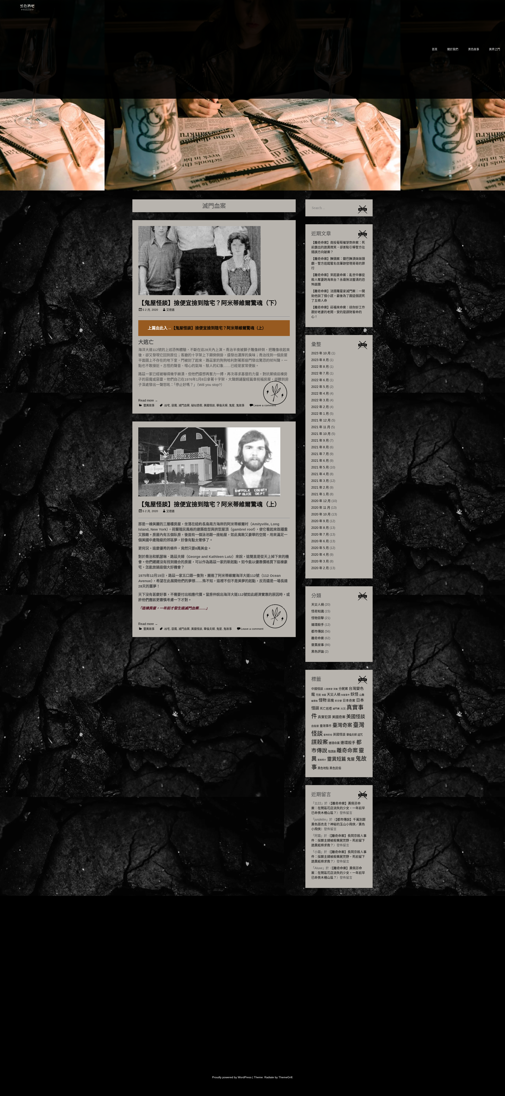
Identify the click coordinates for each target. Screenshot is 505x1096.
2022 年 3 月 (320, 400)
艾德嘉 (170, 309)
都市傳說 (317, 631)
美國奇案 (338, 717)
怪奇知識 (317, 611)
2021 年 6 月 (320, 460)
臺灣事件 (326, 725)
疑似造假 (196, 405)
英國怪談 (339, 734)
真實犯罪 (324, 717)
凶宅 (167, 405)
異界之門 (494, 49)
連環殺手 (317, 624)
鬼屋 (232, 405)
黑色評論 (317, 651)
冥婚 (335, 689)
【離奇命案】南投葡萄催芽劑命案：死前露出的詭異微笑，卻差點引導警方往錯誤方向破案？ (338, 247)
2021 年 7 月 (320, 454)
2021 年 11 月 (320, 427)
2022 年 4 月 (320, 393)
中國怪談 (317, 688)
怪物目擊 (317, 618)
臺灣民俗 (328, 735)
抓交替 (338, 700)
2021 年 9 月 (320, 440)
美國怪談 (209, 405)
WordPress (245, 1077)
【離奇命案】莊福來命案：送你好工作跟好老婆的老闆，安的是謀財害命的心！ (338, 312)
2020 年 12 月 (321, 501)
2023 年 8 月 (320, 360)
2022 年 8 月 (320, 366)
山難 (361, 694)
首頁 (434, 49)
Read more (148, 400)
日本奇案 (349, 700)
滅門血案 (184, 405)
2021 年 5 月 (320, 467)
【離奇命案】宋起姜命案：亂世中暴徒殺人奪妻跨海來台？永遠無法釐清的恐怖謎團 (338, 279)
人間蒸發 (328, 689)
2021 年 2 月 (320, 487)
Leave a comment (264, 405)
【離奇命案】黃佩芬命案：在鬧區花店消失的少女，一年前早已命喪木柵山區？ (338, 808)
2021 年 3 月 (320, 480)
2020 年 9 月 (320, 521)
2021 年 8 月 (320, 447)
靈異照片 (322, 760)
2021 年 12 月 (321, 420)
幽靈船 (314, 701)
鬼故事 (240, 405)
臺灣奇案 (342, 725)
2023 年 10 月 (321, 353)
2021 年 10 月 (321, 433)
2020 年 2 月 (320, 568)
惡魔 (174, 405)
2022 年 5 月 (320, 386)
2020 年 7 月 (320, 534)
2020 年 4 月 (320, 554)
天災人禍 (317, 604)
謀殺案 (319, 742)
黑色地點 (323, 768)
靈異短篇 (336, 759)
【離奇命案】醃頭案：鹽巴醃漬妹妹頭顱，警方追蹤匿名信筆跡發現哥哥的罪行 (338, 263)
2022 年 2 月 (320, 407)
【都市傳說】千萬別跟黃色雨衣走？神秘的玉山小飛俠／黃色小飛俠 (338, 824)
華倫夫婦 (221, 405)
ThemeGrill (285, 1077)
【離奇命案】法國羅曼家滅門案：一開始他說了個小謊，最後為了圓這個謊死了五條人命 (338, 295)
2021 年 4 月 (320, 474)
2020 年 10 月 (321, 514)
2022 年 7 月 (320, 373)
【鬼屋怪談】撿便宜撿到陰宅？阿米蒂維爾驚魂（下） (209, 302)
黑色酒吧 (39, 6)
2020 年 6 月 (320, 541)
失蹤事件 (345, 695)
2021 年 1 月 (320, 494)
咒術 (318, 694)
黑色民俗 (335, 768)
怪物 (322, 700)
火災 (343, 708)
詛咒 (360, 734)
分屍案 (343, 688)
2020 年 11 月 (320, 507)
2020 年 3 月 (320, 561)
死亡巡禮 (326, 708)
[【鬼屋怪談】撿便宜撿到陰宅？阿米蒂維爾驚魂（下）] (199, 294)
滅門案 (336, 708)
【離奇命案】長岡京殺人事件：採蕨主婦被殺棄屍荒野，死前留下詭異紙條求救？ (339, 840)
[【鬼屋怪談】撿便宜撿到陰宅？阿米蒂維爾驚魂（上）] (209, 495)
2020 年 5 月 (320, 548)
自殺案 (315, 726)
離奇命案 (317, 638)
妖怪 (354, 694)
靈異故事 (148, 405)
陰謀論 (332, 751)
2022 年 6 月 (320, 380)
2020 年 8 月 (320, 527)
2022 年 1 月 (320, 413)
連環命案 (334, 743)
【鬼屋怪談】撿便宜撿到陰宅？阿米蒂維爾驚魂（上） (218, 328)
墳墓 (324, 695)
